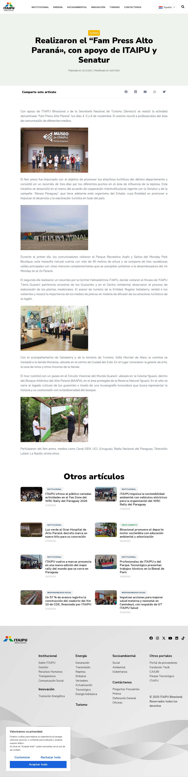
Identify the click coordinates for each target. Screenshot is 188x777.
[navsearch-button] (183, 7)
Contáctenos (132, 7)
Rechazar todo (51, 757)
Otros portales (161, 656)
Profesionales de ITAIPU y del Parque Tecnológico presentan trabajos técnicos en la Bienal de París (142, 567)
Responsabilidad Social (59, 592)
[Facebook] (151, 638)
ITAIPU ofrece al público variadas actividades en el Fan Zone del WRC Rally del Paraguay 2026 (68, 497)
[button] (126, 92)
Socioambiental (77, 7)
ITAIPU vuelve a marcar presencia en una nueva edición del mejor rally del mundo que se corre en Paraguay (68, 567)
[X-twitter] (164, 638)
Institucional (40, 7)
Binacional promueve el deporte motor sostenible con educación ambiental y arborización (142, 533)
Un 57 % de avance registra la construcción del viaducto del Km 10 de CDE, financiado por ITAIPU (68, 601)
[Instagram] (157, 638)
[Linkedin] (177, 638)
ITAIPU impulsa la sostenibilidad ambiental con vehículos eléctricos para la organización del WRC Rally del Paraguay (143, 499)
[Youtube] (170, 638)
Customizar (22, 757)
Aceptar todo (38, 764)
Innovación (98, 7)
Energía (58, 7)
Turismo (115, 7)
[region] (38, 749)
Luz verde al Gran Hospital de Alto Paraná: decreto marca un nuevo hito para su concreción (66, 533)
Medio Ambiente (129, 525)
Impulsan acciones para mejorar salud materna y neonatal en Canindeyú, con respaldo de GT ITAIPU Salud (141, 603)
